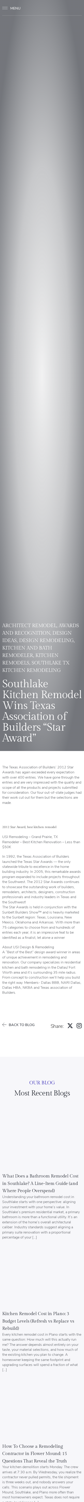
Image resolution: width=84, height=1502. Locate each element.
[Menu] (13, 8)
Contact (73, 8)
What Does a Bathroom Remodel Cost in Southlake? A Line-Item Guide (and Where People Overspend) (40, 1183)
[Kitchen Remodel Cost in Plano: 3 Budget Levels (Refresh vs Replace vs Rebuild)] (42, 1278)
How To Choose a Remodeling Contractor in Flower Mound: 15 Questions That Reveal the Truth (34, 1454)
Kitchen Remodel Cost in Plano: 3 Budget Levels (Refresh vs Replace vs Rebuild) (38, 1321)
